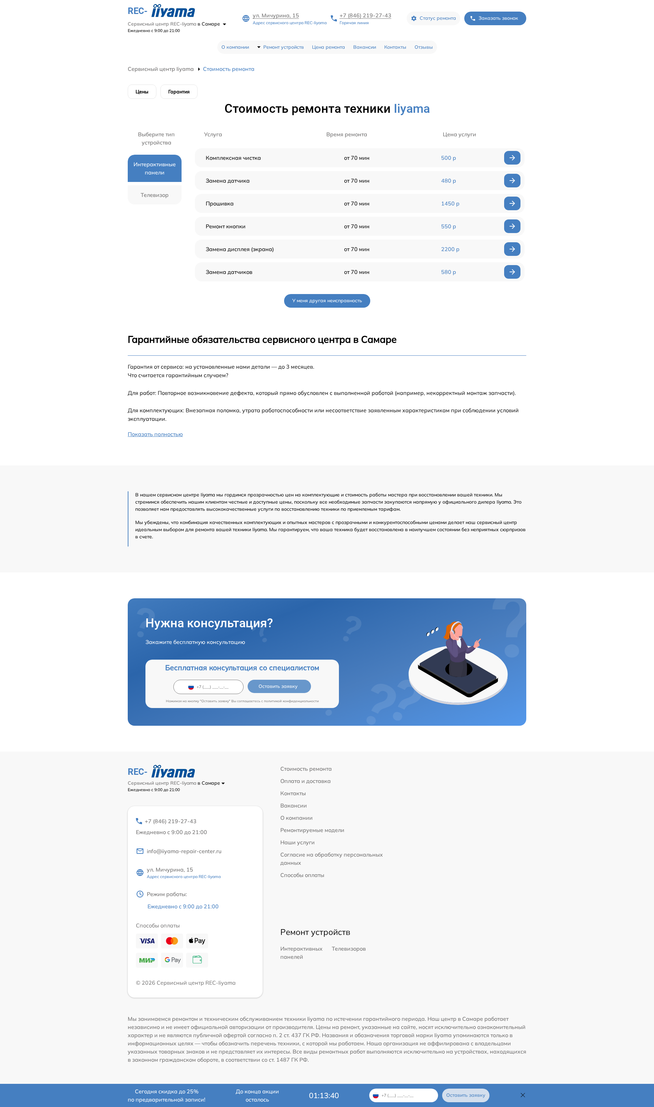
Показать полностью (155, 434)
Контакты (395, 47)
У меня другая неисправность (327, 300)
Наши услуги (297, 842)
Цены (142, 92)
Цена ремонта (328, 47)
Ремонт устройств (283, 47)
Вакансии (364, 47)
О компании (235, 47)
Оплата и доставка (305, 781)
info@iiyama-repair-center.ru (184, 851)
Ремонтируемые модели (312, 830)
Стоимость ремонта (306, 768)
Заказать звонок (498, 18)
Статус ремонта (438, 18)
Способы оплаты (302, 875)
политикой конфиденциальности (291, 701)
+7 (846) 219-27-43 (365, 15)
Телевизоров (349, 948)
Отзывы (424, 47)
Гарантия (179, 92)
